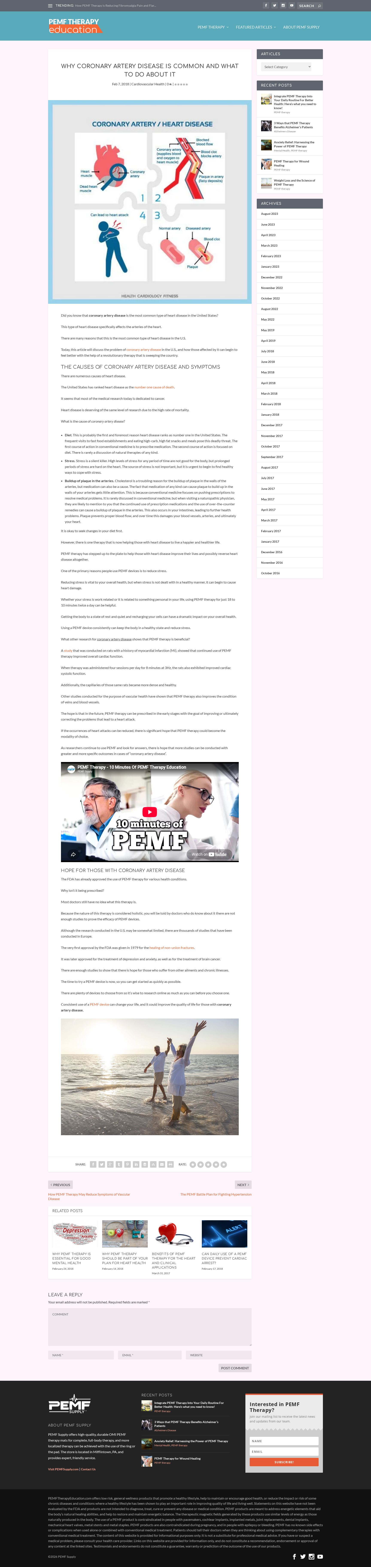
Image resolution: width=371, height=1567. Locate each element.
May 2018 (267, 372)
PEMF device (99, 1004)
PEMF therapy (282, 112)
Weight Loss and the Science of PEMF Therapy (294, 182)
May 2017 (267, 499)
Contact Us (88, 1469)
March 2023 (269, 245)
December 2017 (271, 425)
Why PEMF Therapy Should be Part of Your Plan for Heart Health (125, 1258)
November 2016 (272, 562)
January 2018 (270, 414)
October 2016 (270, 573)
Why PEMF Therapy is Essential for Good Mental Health (71, 1258)
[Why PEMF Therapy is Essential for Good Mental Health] (75, 1234)
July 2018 (267, 351)
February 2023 (271, 256)
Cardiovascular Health (147, 84)
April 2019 (268, 340)
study (68, 650)
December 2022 (271, 277)
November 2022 (272, 288)
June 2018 (268, 361)
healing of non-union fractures (171, 947)
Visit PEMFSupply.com (63, 1469)
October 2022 (270, 298)
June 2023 (268, 224)
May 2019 (267, 330)
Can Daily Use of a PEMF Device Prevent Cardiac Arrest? (224, 1258)
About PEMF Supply (301, 27)
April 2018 (268, 383)
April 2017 (268, 510)
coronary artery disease (143, 349)
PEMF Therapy (211, 27)
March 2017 (269, 520)
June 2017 (268, 488)
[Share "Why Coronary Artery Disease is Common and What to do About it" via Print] (170, 1164)
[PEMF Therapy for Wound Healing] (266, 164)
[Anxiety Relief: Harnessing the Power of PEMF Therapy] (266, 145)
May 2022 (267, 319)
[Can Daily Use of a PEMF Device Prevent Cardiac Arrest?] (224, 1234)
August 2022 (269, 309)
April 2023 (268, 235)
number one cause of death (154, 387)
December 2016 (271, 552)
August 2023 (269, 213)
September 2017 (272, 457)
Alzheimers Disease (285, 131)
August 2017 (269, 467)
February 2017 (271, 531)
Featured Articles (254, 27)
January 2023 (270, 266)
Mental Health (282, 150)
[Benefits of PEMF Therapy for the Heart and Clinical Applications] (175, 1234)
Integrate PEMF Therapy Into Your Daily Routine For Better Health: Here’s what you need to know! (295, 102)
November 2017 (272, 436)
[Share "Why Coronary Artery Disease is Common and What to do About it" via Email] (162, 1164)
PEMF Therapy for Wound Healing (291, 163)
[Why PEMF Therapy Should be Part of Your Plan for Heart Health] (125, 1234)
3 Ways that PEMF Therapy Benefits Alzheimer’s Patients (293, 125)
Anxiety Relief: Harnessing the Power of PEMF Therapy (294, 144)
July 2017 (267, 478)
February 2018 (271, 404)
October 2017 (270, 446)
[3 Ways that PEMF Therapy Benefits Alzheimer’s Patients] (266, 126)
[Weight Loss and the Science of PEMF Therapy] (266, 183)
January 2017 (270, 541)
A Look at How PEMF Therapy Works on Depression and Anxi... (117, 5)
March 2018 (269, 393)
